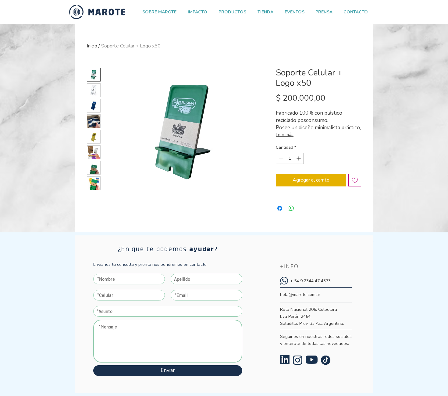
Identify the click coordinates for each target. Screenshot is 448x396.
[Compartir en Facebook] (279, 208)
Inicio (92, 46)
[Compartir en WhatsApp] (291, 208)
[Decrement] (280, 158)
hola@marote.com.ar (300, 294)
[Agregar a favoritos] (354, 180)
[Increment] (299, 158)
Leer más (284, 134)
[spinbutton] (289, 158)
